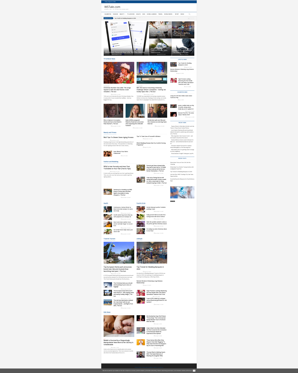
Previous (191, 18)
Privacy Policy (138, 367)
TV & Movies (130, 14)
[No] (296, 371)
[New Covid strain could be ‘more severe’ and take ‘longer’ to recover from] (108, 224)
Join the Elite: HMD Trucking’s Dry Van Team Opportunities (129, 18)
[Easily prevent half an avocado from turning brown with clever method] (141, 217)
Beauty (122, 14)
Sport (177, 14)
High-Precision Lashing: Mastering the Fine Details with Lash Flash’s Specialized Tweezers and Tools (157, 292)
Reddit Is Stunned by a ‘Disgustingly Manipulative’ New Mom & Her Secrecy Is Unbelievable (118, 342)
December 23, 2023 (115, 171)
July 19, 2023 (125, 155)
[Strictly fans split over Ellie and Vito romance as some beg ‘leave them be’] (157, 111)
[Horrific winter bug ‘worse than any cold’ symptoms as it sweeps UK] (108, 217)
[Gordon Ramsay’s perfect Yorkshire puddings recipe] (141, 209)
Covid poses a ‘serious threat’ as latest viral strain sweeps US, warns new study (123, 209)
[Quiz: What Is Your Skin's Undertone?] (108, 154)
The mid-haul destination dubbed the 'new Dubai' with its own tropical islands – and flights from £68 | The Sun (123, 302)
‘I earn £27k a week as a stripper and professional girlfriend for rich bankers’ (157, 300)
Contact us (160, 367)
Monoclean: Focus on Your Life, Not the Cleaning (125, 52)
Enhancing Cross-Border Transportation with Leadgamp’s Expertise (159, 33)
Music (182, 14)
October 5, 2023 (115, 347)
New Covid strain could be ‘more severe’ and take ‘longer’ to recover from (123, 223)
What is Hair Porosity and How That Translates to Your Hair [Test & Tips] (117, 167)
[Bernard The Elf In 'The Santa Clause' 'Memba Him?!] (173, 114)
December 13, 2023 (126, 234)
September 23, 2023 (148, 138)
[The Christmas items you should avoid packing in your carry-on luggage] (108, 285)
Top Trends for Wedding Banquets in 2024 (181, 34)
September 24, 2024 (117, 54)
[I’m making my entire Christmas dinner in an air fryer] (141, 231)
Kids (143, 14)
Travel (160, 14)
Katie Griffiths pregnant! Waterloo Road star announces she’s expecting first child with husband (135, 122)
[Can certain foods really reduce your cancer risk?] (108, 231)
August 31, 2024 (162, 37)
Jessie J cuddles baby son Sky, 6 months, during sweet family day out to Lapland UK (186, 107)
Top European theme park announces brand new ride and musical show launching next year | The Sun (118, 269)
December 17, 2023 (126, 298)
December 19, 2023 (126, 197)
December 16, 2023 (126, 219)
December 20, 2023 (160, 126)
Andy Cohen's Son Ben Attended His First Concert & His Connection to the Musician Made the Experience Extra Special (156, 330)
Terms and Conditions (147, 367)
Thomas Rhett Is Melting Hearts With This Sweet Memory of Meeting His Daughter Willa (156, 354)
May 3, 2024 (181, 99)
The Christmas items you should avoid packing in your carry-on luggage (123, 284)
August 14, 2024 (147, 285)
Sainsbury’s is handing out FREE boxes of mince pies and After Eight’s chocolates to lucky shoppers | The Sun (123, 192)
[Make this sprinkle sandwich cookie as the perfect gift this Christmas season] (141, 224)
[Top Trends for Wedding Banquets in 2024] (152, 253)
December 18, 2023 (126, 213)
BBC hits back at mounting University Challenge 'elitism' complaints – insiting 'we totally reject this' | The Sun (151, 90)
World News (168, 14)
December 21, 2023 (116, 94)
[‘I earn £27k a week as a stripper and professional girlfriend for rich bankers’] (141, 301)
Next (193, 18)
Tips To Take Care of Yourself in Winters (148, 136)
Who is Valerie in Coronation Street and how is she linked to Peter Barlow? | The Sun (112, 122)
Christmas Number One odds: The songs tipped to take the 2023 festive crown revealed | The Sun (117, 90)
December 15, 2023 (126, 228)
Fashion (115, 14)
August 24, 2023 (147, 147)
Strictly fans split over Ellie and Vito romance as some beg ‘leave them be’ (157, 122)
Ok (194, 370)
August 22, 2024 (184, 54)
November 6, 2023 (115, 140)
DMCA (155, 367)
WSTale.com (112, 7)
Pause (189, 18)
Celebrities (107, 14)
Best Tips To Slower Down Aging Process (118, 137)
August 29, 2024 (184, 37)
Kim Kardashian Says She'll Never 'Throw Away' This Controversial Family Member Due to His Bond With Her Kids (156, 318)
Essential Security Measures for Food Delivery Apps (182, 51)
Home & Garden (151, 14)
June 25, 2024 (157, 296)
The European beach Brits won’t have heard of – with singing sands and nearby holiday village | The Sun (124, 293)
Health (138, 14)
